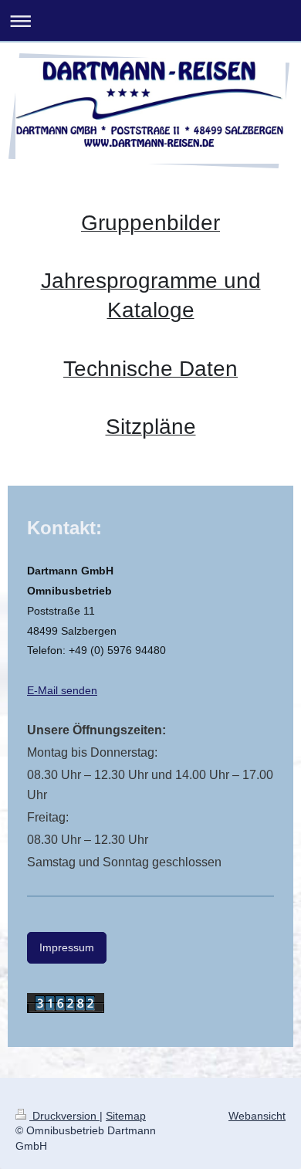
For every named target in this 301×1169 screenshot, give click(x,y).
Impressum (66, 947)
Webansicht (257, 1116)
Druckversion (64, 1116)
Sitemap (126, 1116)
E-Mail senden (62, 690)
